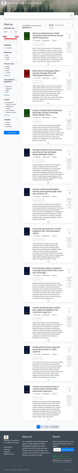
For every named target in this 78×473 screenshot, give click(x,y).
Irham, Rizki (37, 318)
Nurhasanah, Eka (38, 200)
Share (55, 40)
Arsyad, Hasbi (37, 397)
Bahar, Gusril (37, 82)
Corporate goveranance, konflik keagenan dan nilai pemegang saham (47, 231)
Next (46, 427)
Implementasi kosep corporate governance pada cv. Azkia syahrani (46, 349)
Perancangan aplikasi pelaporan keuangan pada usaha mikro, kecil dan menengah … (48, 270)
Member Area (9, 454)
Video (7, 59)
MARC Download (69, 45)
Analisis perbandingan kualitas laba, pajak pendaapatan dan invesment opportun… (46, 309)
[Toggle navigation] (73, 3)
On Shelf (8, 48)
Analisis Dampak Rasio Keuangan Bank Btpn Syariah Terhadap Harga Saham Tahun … (47, 112)
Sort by (51, 25)
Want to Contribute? (63, 461)
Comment (38, 40)
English (8, 124)
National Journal (11, 112)
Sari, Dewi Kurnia (38, 161)
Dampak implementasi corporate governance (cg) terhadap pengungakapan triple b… (47, 152)
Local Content (10, 110)
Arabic (8, 122)
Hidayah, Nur (37, 358)
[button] (48, 64)
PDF (7, 55)
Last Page (54, 427)
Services (7, 449)
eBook (8, 66)
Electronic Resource (9, 87)
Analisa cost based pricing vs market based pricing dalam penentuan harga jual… (46, 388)
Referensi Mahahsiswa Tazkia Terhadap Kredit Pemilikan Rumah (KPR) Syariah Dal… (48, 35)
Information (8, 447)
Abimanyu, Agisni (38, 44)
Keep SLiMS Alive (62, 456)
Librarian (7, 452)
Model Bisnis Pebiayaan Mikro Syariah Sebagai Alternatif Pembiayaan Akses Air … (46, 73)
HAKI (7, 70)
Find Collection (67, 450)
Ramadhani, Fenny (39, 239)
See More (7, 75)
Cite (69, 51)
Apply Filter (12, 133)
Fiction (8, 68)
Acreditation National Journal (11, 103)
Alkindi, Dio (37, 121)
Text (7, 92)
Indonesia (9, 126)
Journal (8, 72)
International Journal (10, 107)
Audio (7, 57)
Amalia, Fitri (37, 279)
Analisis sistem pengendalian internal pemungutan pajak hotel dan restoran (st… (47, 191)
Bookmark (47, 40)
